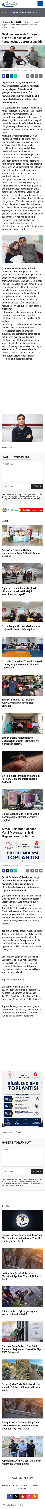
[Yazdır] (27, 76)
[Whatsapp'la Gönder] (15, 76)
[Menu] (40, 4)
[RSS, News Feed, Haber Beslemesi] (35, 1496)
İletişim (24, 1485)
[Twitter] (7, 76)
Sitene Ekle (22, 1488)
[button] (32, 76)
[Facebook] (3, 76)
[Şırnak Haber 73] (9, 4)
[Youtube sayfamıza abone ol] (22, 1496)
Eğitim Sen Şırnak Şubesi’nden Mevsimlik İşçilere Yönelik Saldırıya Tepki (25, 13)
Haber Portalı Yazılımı (14, 1505)
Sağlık (18, 22)
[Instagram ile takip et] (29, 1496)
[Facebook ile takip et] (10, 1496)
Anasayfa (9, 22)
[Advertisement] (22, 387)
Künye (15, 1485)
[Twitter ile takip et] (16, 1496)
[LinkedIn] (11, 76)
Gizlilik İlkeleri (35, 1485)
